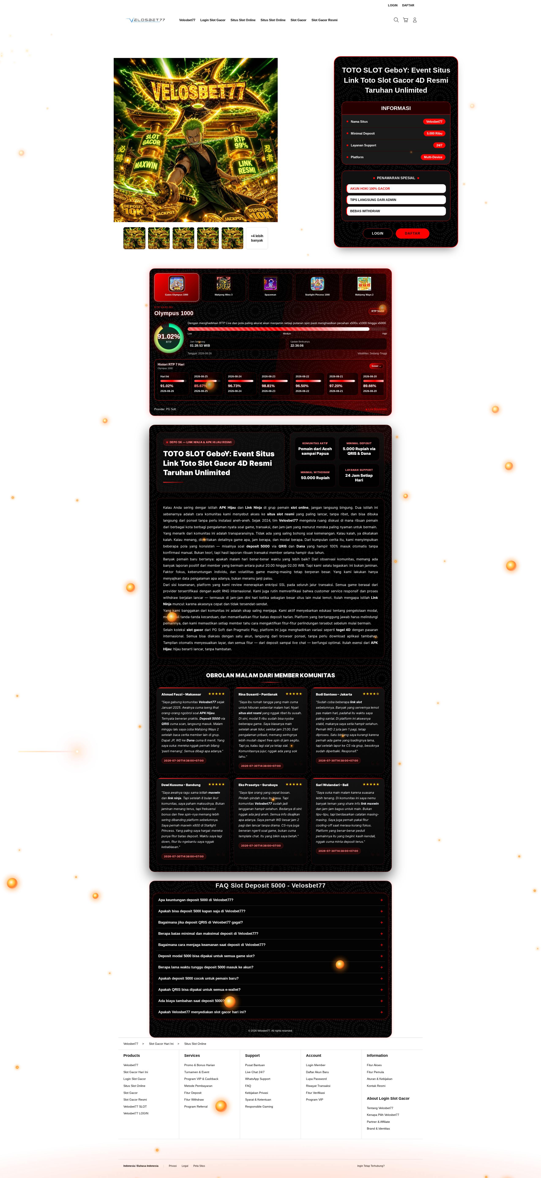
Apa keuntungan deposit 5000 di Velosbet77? (270, 900)
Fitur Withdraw (194, 1099)
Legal (185, 1165)
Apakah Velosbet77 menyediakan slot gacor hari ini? (270, 1012)
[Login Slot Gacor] (146, 20)
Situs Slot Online (134, 1085)
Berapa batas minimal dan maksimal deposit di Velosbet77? (270, 933)
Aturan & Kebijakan (379, 1078)
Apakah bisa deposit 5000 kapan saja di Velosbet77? (270, 911)
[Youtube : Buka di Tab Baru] (415, 1166)
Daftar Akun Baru (317, 1072)
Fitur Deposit (192, 1092)
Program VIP (314, 1099)
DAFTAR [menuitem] (408, 5)
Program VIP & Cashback (201, 1078)
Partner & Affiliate (378, 1121)
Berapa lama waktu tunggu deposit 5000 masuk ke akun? (270, 967)
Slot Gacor (130, 1092)
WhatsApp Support (257, 1078)
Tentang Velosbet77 (380, 1108)
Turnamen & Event (196, 1072)
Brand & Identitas (378, 1128)
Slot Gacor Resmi (135, 1099)
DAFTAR (412, 233)
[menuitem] (187, 20)
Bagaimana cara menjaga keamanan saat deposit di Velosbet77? (270, 944)
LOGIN (378, 233)
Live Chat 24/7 (255, 1072)
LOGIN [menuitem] (393, 5)
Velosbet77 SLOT (135, 1106)
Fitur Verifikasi (315, 1092)
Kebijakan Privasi (256, 1092)
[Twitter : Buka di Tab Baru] (398, 1166)
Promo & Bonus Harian (199, 1065)
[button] (405, 19)
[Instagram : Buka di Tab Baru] (406, 1166)
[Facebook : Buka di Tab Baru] (390, 1166)
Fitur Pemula (375, 1072)
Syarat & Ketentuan (258, 1099)
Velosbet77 (130, 1065)
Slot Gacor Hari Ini (135, 1072)
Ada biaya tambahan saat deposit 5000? (270, 1000)
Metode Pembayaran (198, 1085)
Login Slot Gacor (134, 1078)
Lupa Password (316, 1078)
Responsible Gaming (259, 1106)
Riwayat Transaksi (318, 1085)
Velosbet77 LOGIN (135, 1113)
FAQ (248, 1085)
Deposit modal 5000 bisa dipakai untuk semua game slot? (270, 956)
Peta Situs (199, 1165)
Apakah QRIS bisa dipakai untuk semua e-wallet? (270, 989)
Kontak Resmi (376, 1085)
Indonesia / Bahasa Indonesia (140, 1165)
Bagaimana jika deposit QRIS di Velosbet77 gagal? (270, 922)
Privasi (173, 1165)
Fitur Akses (374, 1065)
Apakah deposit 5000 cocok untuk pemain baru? (270, 978)
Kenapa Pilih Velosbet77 (383, 1114)
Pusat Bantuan (255, 1065)
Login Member (315, 1065)
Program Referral (196, 1106)
